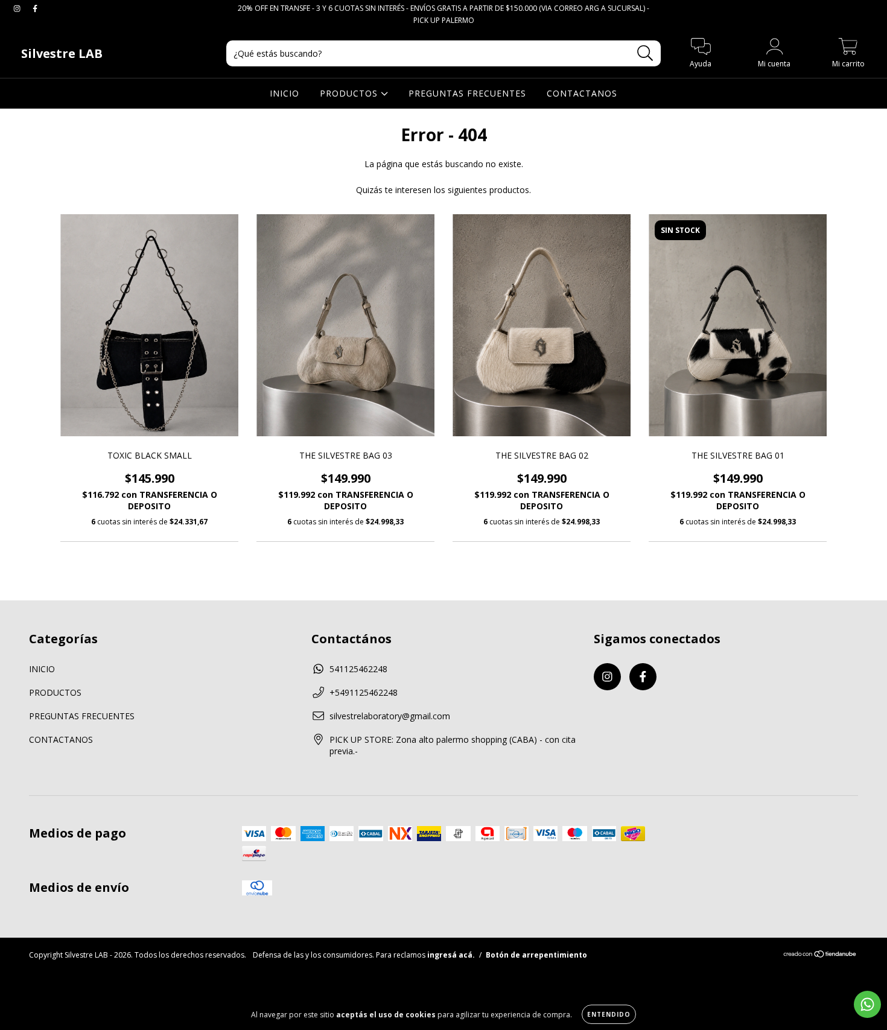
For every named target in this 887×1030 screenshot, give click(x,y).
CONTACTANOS (582, 93)
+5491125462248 (363, 692)
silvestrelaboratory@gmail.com (389, 716)
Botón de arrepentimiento (536, 955)
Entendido (609, 1014)
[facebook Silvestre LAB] (35, 8)
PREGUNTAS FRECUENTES (467, 93)
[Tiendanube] (820, 955)
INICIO (284, 93)
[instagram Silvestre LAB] (18, 8)
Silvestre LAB (62, 53)
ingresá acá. (451, 955)
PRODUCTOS (350, 93)
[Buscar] (645, 53)
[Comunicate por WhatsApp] (867, 1004)
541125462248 (358, 669)
